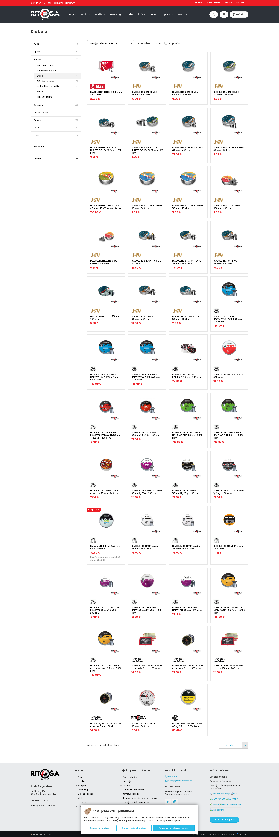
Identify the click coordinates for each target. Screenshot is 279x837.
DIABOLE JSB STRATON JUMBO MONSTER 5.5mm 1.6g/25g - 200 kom (105, 610)
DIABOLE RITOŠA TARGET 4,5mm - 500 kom (144, 725)
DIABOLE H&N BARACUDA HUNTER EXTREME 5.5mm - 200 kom (105, 150)
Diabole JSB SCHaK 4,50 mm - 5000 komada (106, 547)
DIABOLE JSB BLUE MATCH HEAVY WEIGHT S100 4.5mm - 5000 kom (228, 319)
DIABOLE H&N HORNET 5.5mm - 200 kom (147, 262)
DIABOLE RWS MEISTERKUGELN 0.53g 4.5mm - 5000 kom (187, 725)
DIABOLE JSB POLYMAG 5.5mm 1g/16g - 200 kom (228, 492)
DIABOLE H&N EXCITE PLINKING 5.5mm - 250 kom (187, 207)
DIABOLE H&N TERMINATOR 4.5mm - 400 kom (145, 317)
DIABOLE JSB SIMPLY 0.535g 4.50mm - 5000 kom (186, 547)
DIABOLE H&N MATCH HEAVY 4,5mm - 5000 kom (186, 262)
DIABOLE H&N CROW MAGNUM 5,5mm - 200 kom (228, 148)
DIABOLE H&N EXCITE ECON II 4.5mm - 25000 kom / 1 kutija (105, 207)
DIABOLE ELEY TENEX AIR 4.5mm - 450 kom (106, 93)
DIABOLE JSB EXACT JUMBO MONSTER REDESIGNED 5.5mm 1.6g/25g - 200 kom (105, 435)
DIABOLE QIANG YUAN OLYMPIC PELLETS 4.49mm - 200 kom (147, 667)
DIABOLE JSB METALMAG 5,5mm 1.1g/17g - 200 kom (185, 492)
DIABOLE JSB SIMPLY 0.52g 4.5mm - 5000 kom (144, 547)
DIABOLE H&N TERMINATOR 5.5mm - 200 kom (186, 317)
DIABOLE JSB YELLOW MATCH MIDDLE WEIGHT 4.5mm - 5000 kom (229, 610)
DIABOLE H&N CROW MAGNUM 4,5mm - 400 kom (187, 148)
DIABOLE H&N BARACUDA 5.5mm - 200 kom (185, 93)
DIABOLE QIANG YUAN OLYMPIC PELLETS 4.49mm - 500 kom (188, 667)
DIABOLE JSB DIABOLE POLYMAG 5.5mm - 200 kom (186, 375)
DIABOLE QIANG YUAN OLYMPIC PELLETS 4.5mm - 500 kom (106, 725)
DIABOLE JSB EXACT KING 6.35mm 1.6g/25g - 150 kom (145, 434)
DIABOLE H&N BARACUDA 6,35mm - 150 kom (226, 93)
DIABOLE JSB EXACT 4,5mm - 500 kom (228, 375)
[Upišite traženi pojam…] (213, 14)
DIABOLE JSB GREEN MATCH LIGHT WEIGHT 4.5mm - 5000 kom (187, 435)
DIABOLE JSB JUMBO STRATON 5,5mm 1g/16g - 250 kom (146, 492)
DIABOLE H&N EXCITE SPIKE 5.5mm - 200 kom (103, 262)
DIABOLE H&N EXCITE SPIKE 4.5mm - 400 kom (226, 207)
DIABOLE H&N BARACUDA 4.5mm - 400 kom (144, 93)
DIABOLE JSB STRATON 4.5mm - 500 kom (228, 547)
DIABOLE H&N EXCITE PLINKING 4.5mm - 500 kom (146, 207)
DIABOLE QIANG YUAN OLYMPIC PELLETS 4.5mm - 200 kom (229, 667)
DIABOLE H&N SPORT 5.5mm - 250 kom (105, 317)
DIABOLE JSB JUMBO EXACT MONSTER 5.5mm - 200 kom (104, 492)
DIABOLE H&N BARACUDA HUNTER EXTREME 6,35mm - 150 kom (147, 150)
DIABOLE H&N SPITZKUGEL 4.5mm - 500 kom (226, 262)
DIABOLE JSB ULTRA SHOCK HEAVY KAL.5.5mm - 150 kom (187, 609)
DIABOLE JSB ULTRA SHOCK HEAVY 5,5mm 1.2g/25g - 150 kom (146, 610)
